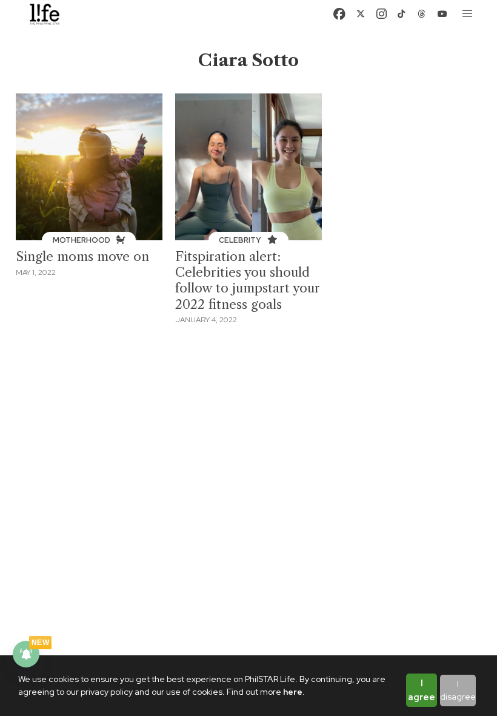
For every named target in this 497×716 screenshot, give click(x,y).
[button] (468, 14)
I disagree (458, 690)
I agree (421, 690)
